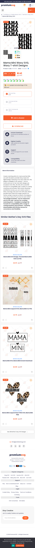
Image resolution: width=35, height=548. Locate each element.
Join (25, 518)
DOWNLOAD (18, 126)
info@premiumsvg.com (19, 442)
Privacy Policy (15, 492)
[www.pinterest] (23, 446)
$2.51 (15, 263)
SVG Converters (13, 501)
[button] (31, 5)
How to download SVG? (12, 484)
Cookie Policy (6, 492)
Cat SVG (13, 475)
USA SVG (27, 475)
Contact (29, 484)
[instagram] (19, 446)
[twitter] (15, 446)
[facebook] (11, 446)
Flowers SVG (5, 478)
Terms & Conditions (25, 492)
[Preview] (6, 268)
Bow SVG (22, 478)
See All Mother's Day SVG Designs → (17, 432)
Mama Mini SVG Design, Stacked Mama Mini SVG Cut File (17, 258)
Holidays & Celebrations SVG (12, 14)
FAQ (4, 484)
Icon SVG (28, 478)
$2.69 (15, 367)
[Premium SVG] (3, 268)
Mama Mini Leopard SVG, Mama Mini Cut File (17, 309)
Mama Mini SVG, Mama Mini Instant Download (17, 361)
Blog (17, 486)
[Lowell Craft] (3, 424)
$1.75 (15, 315)
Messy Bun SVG (14, 478)
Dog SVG (6, 475)
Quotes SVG (20, 475)
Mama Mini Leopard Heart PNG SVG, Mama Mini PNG (17, 414)
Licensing (17, 495)
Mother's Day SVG (28, 14)
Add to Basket (19, 118)
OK (13, 545)
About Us (22, 484)
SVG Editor (22, 501)
